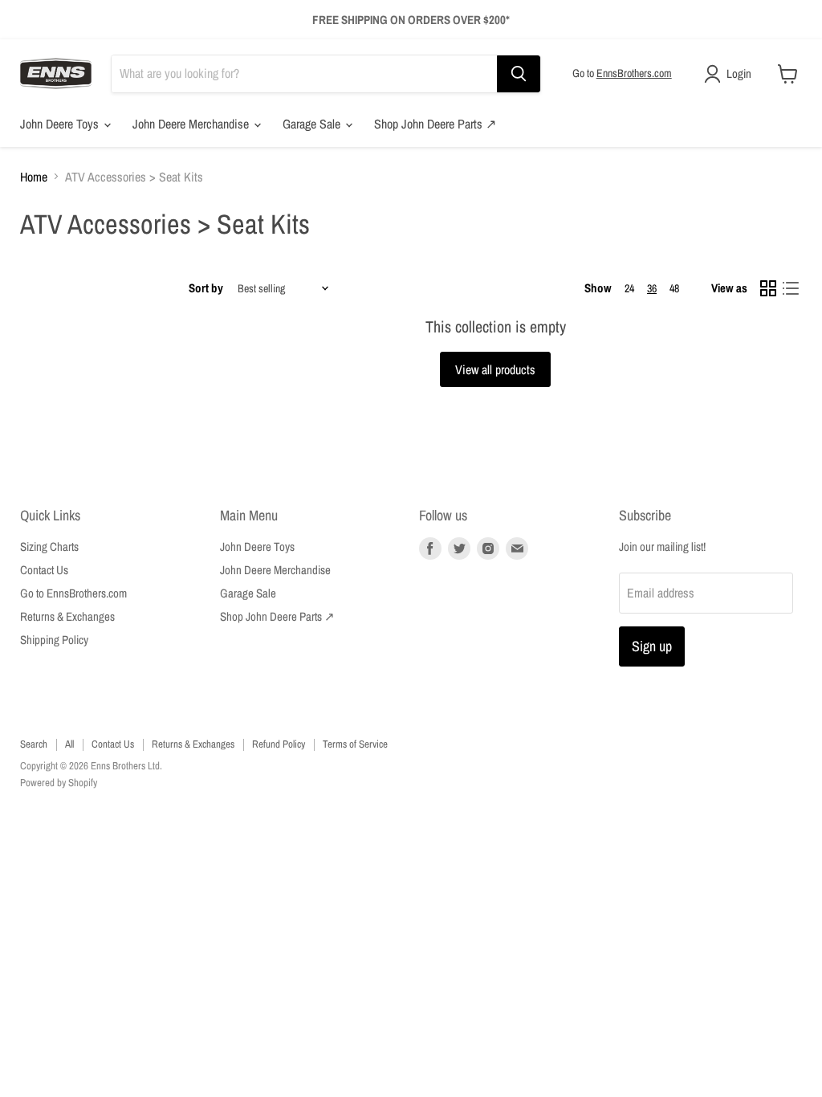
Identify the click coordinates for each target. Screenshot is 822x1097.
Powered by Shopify (58, 782)
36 (652, 288)
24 (629, 288)
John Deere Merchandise (192, 124)
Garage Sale (313, 124)
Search (33, 744)
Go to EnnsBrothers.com (73, 593)
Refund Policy (278, 744)
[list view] (790, 288)
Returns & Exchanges (67, 616)
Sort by (206, 288)
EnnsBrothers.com (634, 73)
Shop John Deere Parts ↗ (435, 124)
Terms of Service (355, 744)
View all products (495, 369)
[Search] (518, 73)
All (69, 744)
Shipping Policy (54, 639)
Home (33, 176)
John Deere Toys (61, 124)
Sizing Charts (49, 546)
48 (674, 288)
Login (738, 73)
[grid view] (768, 288)
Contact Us (44, 569)
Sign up (652, 646)
